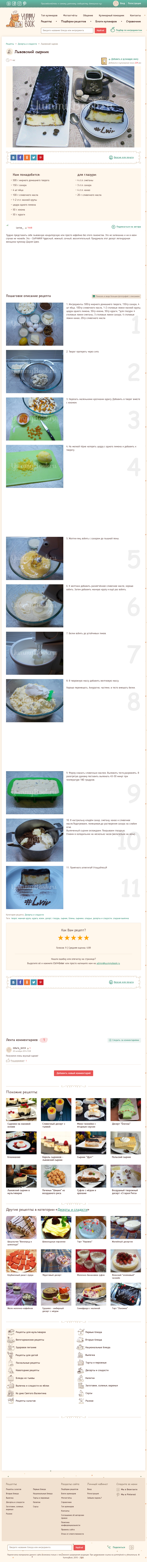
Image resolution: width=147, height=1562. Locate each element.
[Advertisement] (73, 267)
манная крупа (24, 918)
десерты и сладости (102, 918)
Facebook (20, 157)
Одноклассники (27, 157)
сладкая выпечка (121, 918)
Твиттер (34, 157)
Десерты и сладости (34, 915)
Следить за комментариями (125, 1040)
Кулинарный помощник (111, 15)
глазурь (56, 918)
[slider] (73, 938)
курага (35, 918)
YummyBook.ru (20, 19)
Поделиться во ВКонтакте (13, 157)
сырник (64, 918)
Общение (88, 15)
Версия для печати (124, 157)
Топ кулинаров (49, 15)
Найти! (100, 30)
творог (14, 918)
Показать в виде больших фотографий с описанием (118, 296)
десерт (48, 918)
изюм (41, 918)
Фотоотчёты (70, 15)
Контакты (135, 15)
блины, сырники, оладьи (80, 918)
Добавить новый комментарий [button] (74, 1073)
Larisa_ (20, 228)
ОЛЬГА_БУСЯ (19, 1048)
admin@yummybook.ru (108, 963)
